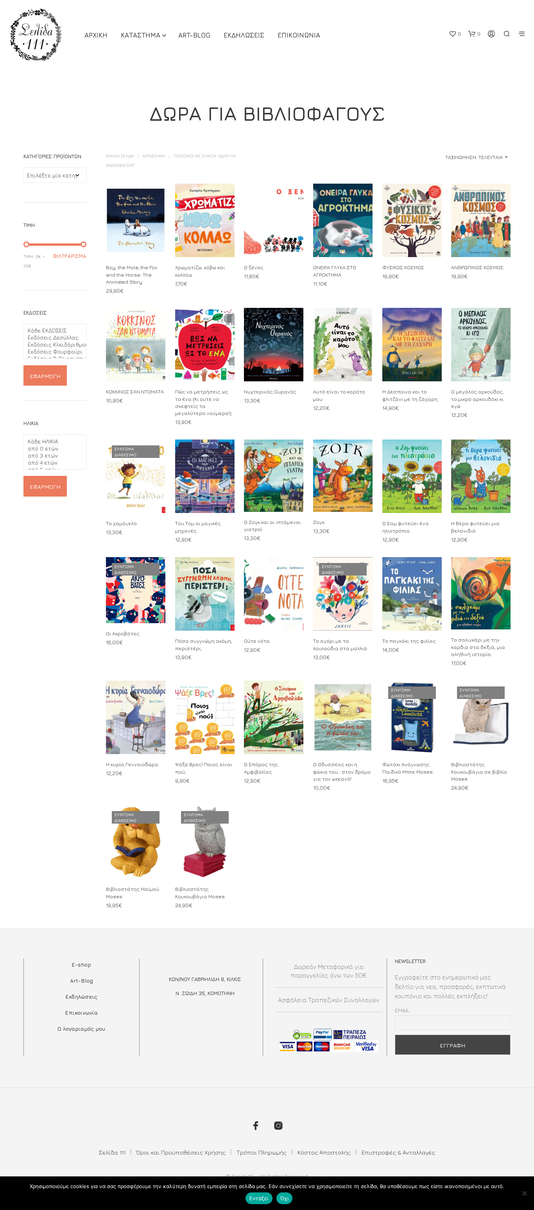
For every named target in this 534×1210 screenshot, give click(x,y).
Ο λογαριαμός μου (81, 1028)
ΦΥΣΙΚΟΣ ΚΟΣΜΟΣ (403, 267)
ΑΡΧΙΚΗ (96, 35)
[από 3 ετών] (52, 455)
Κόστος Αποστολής (324, 1152)
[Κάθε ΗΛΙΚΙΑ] (52, 441)
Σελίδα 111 (112, 1152)
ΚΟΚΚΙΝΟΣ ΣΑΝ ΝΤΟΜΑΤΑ (135, 392)
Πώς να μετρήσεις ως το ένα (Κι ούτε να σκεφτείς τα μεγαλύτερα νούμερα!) (203, 402)
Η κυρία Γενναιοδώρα (132, 764)
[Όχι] (524, 1193)
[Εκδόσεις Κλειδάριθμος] (52, 344)
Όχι (284, 1198)
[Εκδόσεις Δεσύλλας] (52, 337)
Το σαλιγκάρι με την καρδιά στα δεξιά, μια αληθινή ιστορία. (478, 647)
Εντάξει (259, 1198)
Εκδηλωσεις (244, 35)
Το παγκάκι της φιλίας (409, 641)
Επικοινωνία (81, 1012)
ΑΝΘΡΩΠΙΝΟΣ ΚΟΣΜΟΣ (477, 267)
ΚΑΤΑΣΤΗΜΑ (140, 35)
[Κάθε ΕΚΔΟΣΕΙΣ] (52, 330)
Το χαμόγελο (121, 523)
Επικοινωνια (299, 35)
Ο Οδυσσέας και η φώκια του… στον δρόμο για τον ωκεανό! (342, 771)
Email (402, 1010)
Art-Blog (194, 35)
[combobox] (449, 157)
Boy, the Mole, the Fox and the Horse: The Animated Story (131, 274)
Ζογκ (318, 522)
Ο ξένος (253, 267)
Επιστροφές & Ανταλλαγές (398, 1152)
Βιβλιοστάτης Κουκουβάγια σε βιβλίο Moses (479, 771)
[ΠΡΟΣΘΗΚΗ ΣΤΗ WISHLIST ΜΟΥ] (135, 242)
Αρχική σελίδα (120, 156)
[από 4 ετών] (52, 462)
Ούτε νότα (257, 641)
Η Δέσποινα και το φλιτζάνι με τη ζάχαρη (409, 395)
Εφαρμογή (45, 376)
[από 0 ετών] (52, 448)
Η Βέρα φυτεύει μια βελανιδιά (475, 527)
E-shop (81, 964)
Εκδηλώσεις (81, 996)
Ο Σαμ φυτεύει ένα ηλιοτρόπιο (405, 527)
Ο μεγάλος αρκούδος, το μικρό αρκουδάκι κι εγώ (477, 399)
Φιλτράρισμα (69, 256)
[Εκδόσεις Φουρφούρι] (52, 351)
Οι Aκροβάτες (123, 633)
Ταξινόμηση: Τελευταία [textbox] (474, 157)
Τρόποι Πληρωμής (262, 1152)
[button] (455, 34)
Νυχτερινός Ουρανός (270, 392)
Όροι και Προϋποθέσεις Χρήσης (181, 1152)
